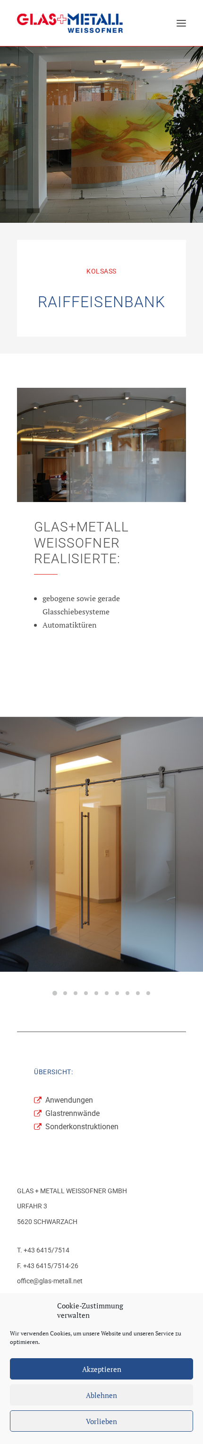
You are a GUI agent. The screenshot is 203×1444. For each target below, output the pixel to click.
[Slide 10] (148, 993)
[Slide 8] (127, 993)
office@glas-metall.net (50, 1281)
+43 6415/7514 (46, 1250)
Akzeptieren (101, 1369)
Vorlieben (101, 1421)
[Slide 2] (65, 993)
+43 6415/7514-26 (50, 1266)
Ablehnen (101, 1395)
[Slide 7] (117, 993)
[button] (181, 23)
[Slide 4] (86, 993)
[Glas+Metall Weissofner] (70, 23)
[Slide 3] (75, 993)
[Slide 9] (138, 993)
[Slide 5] (96, 993)
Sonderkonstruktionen (81, 1126)
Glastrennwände (72, 1113)
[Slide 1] (55, 993)
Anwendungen (69, 1100)
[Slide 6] (107, 993)
